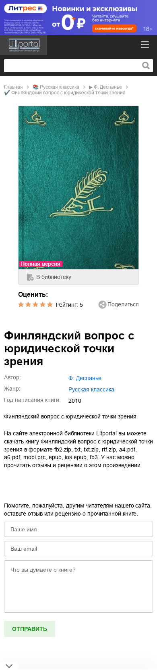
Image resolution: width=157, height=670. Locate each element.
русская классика (59, 87)
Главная (13, 87)
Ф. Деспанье (108, 87)
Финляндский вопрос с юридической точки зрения (70, 416)
